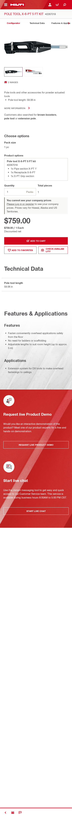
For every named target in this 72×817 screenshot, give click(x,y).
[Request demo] (12, 812)
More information (14, 108)
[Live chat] (20, 812)
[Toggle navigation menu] (5, 4)
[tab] (13, 23)
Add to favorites (22, 250)
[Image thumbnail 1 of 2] (13, 72)
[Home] (17, 5)
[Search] (64, 4)
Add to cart (38, 241)
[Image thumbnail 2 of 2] (33, 72)
